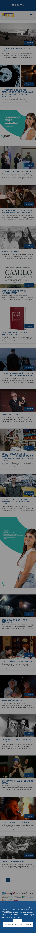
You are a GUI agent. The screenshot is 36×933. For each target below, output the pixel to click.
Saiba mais (17, 921)
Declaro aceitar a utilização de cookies (17, 924)
